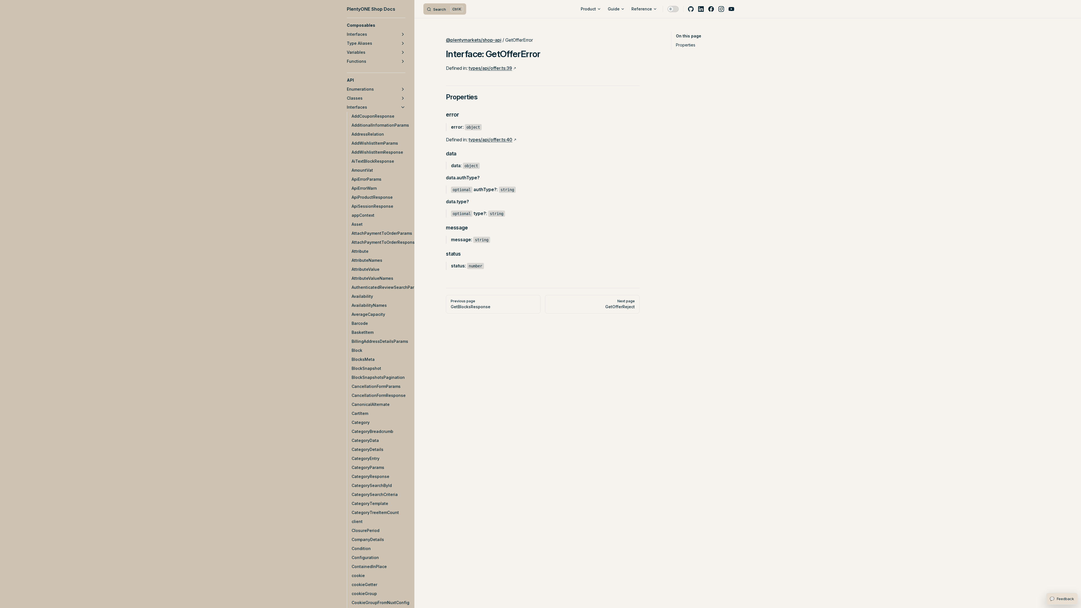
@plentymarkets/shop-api (473, 40)
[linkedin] (701, 9)
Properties (685, 45)
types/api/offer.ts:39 (490, 68)
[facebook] (711, 9)
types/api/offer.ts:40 (490, 139)
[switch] (673, 9)
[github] (691, 9)
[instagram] (721, 9)
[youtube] (731, 9)
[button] (376, 25)
